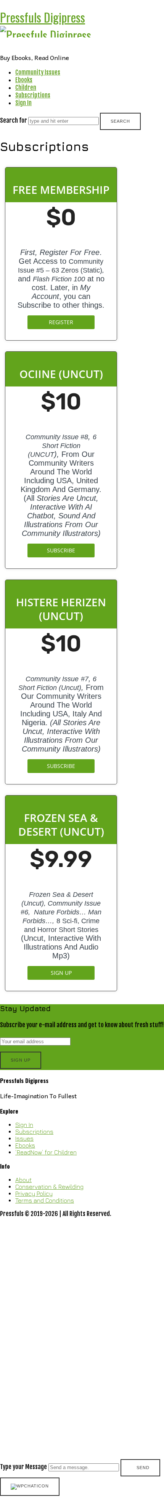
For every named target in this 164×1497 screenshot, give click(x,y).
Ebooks (23, 80)
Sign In (23, 103)
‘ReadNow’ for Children (46, 1152)
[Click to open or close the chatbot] (29, 1487)
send (143, 1467)
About (23, 1179)
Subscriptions (32, 95)
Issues (24, 1138)
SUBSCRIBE (61, 550)
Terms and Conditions (44, 1200)
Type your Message (23, 1467)
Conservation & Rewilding (49, 1186)
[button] (82, 1348)
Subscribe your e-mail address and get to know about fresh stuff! (82, 1025)
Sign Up (61, 972)
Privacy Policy (34, 1193)
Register (61, 322)
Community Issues (37, 72)
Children (25, 87)
